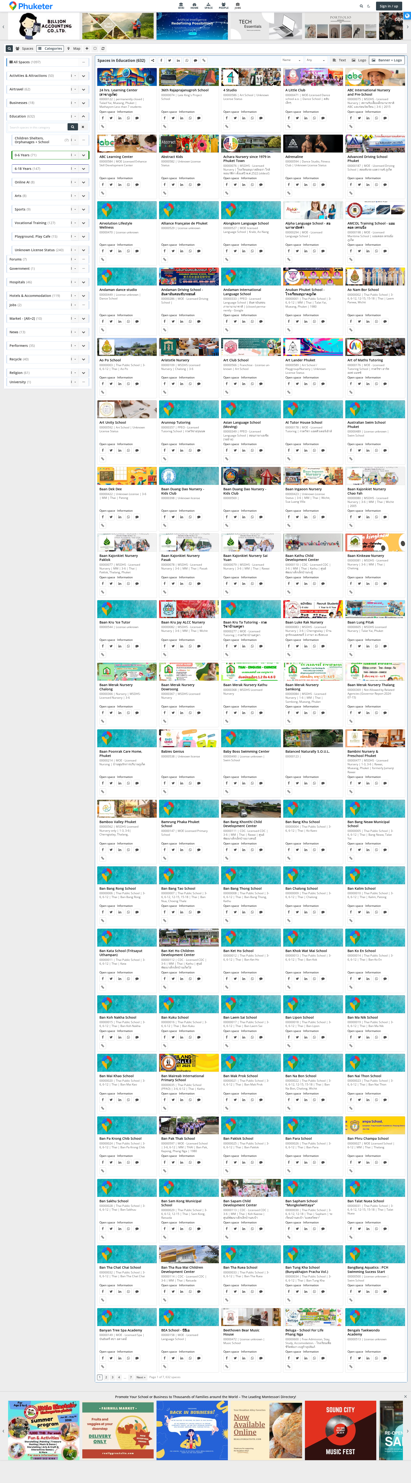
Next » (141, 1377)
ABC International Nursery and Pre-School (368, 92)
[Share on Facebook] (161, 60)
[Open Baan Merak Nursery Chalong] (127, 672)
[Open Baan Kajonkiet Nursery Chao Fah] (375, 476)
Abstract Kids (172, 156)
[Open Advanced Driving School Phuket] (375, 144)
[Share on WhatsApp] (187, 60)
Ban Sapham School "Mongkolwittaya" (301, 1203)
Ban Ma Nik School (362, 1017)
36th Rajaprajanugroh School (185, 90)
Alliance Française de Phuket (184, 223)
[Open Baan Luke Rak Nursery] (313, 609)
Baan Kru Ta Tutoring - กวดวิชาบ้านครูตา (245, 624)
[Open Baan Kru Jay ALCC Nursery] (189, 609)
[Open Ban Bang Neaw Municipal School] (375, 809)
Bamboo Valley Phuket (117, 822)
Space (209, 8)
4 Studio (230, 90)
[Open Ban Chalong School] (313, 875)
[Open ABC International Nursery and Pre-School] (375, 77)
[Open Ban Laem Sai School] (251, 1004)
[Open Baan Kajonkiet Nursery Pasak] (189, 543)
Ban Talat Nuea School (365, 1201)
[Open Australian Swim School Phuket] (375, 409)
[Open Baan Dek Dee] (127, 476)
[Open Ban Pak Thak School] (189, 1125)
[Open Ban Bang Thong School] (251, 875)
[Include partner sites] (94, 48)
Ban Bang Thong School (242, 888)
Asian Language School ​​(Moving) (242, 424)
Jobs (238, 8)
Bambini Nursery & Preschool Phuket (362, 753)
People (224, 8)
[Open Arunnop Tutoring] (189, 409)
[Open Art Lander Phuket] (313, 347)
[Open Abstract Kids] (189, 144)
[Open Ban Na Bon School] (313, 1063)
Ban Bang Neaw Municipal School (368, 824)
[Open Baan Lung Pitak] (375, 609)
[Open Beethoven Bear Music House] (251, 1317)
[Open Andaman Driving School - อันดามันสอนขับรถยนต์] (189, 277)
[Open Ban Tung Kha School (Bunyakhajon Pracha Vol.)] (313, 1254)
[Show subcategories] (83, 76)
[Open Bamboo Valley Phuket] (127, 809)
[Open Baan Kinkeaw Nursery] (375, 543)
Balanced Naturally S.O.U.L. (307, 751)
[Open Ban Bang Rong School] (127, 875)
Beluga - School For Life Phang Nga (304, 1332)
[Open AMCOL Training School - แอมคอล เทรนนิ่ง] (375, 210)
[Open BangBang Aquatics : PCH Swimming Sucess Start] (375, 1254)
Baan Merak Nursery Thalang (371, 685)
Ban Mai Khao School (116, 1076)
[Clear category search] (83, 126)
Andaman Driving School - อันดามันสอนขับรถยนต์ (182, 291)
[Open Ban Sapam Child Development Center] (251, 1188)
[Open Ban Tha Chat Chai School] (127, 1254)
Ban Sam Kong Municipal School (181, 1203)
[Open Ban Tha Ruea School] (251, 1254)
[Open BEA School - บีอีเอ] (189, 1317)
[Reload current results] (103, 48)
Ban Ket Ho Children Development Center (178, 952)
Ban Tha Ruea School (240, 1267)
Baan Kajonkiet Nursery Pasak (180, 557)
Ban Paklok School (238, 1138)
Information (125, 112)
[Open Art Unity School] (127, 409)
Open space (107, 112)
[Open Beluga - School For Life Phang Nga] (313, 1317)
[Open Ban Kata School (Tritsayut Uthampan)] (127, 938)
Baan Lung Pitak (360, 622)
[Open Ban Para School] (313, 1125)
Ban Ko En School (361, 950)
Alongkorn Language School (246, 223)
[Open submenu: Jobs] (242, 5)
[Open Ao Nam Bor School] (375, 277)
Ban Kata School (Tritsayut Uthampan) (120, 952)
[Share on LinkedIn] (178, 60)
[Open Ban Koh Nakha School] (127, 1004)
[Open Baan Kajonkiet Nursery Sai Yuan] (251, 543)
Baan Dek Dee (110, 489)
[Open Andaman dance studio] (127, 277)
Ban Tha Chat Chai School (120, 1267)
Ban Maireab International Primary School (182, 1078)
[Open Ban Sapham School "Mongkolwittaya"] (313, 1188)
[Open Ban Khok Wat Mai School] (313, 938)
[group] (205, 26)
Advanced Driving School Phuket (367, 158)
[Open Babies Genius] (189, 738)
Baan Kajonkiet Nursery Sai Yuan (245, 557)
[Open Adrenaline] (313, 144)
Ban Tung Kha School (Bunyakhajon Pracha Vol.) (306, 1269)
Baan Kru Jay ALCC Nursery (183, 622)
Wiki (181, 8)
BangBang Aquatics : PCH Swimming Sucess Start (367, 1269)
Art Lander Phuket (300, 360)
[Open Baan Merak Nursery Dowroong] (189, 672)
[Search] (361, 6)
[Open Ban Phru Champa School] (375, 1125)
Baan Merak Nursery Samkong (302, 687)
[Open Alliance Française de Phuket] (189, 210)
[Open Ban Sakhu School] (127, 1188)
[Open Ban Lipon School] (313, 1004)
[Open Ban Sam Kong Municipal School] (189, 1188)
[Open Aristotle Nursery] (189, 347)
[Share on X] (169, 60)
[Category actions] (74, 76)
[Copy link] (204, 60)
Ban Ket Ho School (238, 950)
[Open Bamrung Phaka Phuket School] (189, 809)
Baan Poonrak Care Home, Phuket (120, 753)
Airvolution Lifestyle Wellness (115, 225)
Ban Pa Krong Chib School (120, 1138)
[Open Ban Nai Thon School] (375, 1063)
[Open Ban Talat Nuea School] (375, 1188)
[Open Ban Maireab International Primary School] (189, 1063)
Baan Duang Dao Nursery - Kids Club (182, 491)
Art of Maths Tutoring (365, 360)
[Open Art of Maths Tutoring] (375, 347)
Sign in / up (389, 6)
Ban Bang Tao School (178, 888)
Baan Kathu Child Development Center (302, 557)
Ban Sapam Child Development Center (240, 1203)
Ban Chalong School (301, 888)
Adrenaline (294, 156)
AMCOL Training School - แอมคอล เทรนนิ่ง (371, 225)
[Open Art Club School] (251, 347)
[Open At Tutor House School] (313, 409)
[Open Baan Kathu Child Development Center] (313, 543)
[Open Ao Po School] (127, 347)
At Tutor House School (303, 422)
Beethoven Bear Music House (241, 1332)
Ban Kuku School (175, 1017)
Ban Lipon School (299, 1017)
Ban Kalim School (361, 888)
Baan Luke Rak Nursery (304, 622)
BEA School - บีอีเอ (175, 1330)
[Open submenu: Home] (200, 5)
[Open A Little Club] (313, 77)
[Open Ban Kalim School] (375, 875)
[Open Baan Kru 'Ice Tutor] (127, 609)
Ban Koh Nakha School (117, 1017)
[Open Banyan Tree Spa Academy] (127, 1317)
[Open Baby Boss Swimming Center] (251, 738)
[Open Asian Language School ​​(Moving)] (251, 409)
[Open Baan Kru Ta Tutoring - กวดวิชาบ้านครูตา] (251, 609)
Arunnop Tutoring (176, 422)
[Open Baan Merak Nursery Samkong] (313, 672)
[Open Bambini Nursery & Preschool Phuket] (375, 738)
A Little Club (295, 90)
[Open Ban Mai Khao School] (127, 1063)
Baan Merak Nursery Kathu (245, 685)
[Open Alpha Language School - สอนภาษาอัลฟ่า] (313, 210)
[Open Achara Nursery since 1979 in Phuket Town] (251, 144)
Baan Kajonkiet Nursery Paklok (118, 557)
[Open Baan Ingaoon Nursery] (313, 476)
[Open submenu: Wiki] (186, 5)
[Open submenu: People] (230, 5)
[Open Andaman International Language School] (251, 277)
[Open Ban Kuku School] (189, 1004)
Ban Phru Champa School (368, 1138)
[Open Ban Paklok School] (251, 1125)
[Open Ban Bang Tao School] (189, 875)
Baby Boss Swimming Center (246, 751)
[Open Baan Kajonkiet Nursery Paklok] (127, 543)
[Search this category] (73, 126)
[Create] (86, 48)
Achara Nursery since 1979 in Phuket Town (246, 158)
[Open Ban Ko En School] (375, 938)
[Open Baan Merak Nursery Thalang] (375, 672)
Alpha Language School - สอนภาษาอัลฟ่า (307, 225)
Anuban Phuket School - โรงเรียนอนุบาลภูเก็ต (305, 291)
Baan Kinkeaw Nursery (365, 555)
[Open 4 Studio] (251, 77)
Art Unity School (112, 422)
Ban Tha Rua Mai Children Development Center (182, 1269)
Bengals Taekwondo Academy (363, 1332)
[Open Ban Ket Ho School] (251, 938)
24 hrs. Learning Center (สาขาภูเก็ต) (118, 92)
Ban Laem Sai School (240, 1017)
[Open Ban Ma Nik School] (375, 1004)
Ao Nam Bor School (363, 289)
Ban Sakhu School (113, 1201)
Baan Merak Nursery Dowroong (178, 687)
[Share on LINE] (195, 60)
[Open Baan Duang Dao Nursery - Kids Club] (189, 476)
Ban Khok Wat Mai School (306, 950)
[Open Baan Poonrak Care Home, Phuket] (127, 738)
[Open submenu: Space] (214, 5)
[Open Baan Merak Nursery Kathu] (251, 672)
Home (194, 8)
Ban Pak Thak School (178, 1138)
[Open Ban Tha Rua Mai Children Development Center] (189, 1254)
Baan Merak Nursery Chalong (116, 687)
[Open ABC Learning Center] (127, 144)
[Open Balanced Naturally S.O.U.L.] (313, 738)
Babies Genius (172, 751)
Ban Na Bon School (300, 1076)
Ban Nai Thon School (364, 1076)
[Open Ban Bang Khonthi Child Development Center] (251, 809)
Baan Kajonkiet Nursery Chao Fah (366, 491)
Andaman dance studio (118, 289)
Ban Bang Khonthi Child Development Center (242, 824)
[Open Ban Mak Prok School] (251, 1063)
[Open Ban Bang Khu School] (313, 809)
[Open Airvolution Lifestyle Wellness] (127, 210)
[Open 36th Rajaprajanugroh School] (189, 77)
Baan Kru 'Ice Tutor (114, 622)
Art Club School (236, 360)
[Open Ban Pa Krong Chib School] (127, 1125)
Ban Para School (298, 1138)
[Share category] (152, 60)
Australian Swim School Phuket (366, 424)
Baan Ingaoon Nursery (303, 489)
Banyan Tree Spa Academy (120, 1330)
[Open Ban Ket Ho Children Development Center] (189, 938)
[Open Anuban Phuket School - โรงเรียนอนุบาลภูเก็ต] (313, 277)
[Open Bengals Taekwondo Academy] (375, 1317)
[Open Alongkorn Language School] (251, 210)
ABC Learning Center (116, 156)
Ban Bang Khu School (302, 822)
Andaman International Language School (242, 291)
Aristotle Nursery (175, 360)
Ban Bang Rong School (117, 888)
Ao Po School (110, 360)
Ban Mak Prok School (240, 1076)
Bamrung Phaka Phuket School (180, 824)
